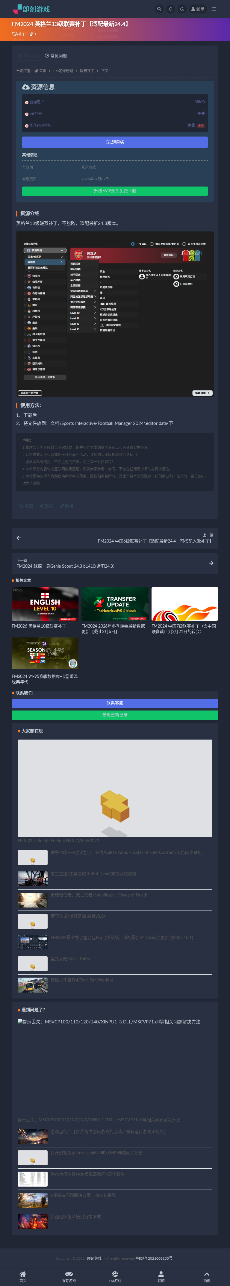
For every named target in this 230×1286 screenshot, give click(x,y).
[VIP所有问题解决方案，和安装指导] (33, 1201)
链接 (68, 506)
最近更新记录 (115, 715)
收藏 (28, 506)
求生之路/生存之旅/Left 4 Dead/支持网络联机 (93, 874)
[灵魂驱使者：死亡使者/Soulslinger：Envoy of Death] (33, 901)
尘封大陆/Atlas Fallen (70, 959)
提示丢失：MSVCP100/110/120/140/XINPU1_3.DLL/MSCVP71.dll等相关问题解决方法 (99, 1120)
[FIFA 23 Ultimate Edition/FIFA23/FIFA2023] (115, 813)
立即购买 (115, 142)
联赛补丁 (18, 34)
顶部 (207, 1281)
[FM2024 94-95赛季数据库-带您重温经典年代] (45, 653)
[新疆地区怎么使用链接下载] (33, 1222)
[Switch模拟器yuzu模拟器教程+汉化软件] (33, 1182)
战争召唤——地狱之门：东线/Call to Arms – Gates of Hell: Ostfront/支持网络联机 (126, 853)
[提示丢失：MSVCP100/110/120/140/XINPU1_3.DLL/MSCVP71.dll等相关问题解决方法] (115, 1022)
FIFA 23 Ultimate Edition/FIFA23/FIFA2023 (58, 841)
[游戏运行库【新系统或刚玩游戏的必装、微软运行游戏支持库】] (33, 1137)
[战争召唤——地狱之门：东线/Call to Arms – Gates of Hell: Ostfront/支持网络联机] (33, 861)
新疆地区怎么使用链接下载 (76, 1217)
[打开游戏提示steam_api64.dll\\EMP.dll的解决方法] (33, 1161)
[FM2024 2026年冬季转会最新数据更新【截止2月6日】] (114, 604)
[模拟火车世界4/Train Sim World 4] (33, 986)
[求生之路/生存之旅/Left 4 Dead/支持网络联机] (33, 880)
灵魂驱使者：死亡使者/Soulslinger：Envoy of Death (99, 895)
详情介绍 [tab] (31, 56)
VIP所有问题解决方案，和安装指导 (83, 1195)
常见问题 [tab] (58, 56)
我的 (161, 1281)
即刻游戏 (94, 1258)
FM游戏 (115, 1281)
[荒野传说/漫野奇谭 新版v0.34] (33, 925)
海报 (48, 506)
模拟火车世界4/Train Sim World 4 (82, 980)
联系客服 (115, 703)
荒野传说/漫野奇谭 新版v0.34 (78, 916)
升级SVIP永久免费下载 (115, 191)
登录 (200, 9)
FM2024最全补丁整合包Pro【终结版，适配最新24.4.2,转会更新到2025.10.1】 (123, 938)
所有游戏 (69, 1281)
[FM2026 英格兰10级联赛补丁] (45, 604)
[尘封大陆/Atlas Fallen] (33, 967)
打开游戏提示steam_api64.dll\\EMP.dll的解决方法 (96, 1153)
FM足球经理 (63, 71)
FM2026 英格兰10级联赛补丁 (39, 626)
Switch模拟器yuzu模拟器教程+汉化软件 (88, 1174)
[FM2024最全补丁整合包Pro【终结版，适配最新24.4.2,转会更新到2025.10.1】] (33, 942)
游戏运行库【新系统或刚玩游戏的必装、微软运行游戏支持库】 (109, 1132)
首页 (42, 71)
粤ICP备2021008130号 (153, 1258)
